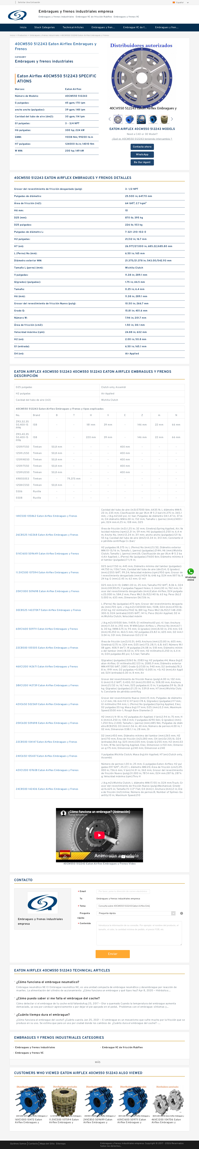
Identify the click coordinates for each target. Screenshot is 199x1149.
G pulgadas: (22, 103)
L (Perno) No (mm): (25, 253)
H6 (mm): (19, 296)
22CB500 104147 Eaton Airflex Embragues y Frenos (46, 742)
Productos (22, 35)
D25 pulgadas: (23, 225)
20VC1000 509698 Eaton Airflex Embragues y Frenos (47, 591)
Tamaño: (19, 289)
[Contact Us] (191, 575)
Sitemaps (61, 1143)
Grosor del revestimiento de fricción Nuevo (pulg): (45, 303)
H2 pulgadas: (22, 239)
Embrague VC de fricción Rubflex (137, 27)
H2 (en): (19, 339)
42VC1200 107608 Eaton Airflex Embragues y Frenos (47, 770)
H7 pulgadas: (23, 144)
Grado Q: (19, 310)
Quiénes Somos (18, 1143)
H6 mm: (19, 210)
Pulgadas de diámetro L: (29, 232)
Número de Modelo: (27, 96)
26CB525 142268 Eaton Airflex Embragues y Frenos (47, 535)
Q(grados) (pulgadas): (27, 282)
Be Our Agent (142, 162)
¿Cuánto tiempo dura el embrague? (43, 1015)
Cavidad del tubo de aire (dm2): (34, 116)
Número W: (21, 318)
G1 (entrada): (22, 346)
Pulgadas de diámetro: (28, 196)
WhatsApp (142, 154)
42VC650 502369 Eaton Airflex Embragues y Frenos (47, 704)
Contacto (33, 1143)
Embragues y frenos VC (169, 27)
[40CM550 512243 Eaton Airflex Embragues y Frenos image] (142, 76)
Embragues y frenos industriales (105, 27)
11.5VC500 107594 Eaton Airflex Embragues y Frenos (47, 572)
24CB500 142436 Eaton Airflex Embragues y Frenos (47, 789)
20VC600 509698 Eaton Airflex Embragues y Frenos (47, 723)
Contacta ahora (142, 146)
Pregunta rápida (83, 915)
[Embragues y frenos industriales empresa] (17, 15)
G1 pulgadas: (22, 123)
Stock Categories (44, 27)
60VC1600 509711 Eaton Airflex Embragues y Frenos (47, 629)
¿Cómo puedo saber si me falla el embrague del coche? (58, 999)
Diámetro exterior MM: (28, 260)
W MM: (19, 150)
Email (82, 891)
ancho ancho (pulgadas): (30, 109)
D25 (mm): (20, 217)
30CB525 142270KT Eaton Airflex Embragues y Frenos (48, 610)
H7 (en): (19, 246)
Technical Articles (73, 27)
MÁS (98, 1062)
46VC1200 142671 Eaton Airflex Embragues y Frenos (47, 666)
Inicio (23, 27)
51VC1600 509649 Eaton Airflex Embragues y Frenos (47, 553)
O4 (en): (19, 353)
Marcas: (20, 89)
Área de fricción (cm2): (28, 325)
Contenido (84, 923)
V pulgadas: (21, 275)
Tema (82, 906)
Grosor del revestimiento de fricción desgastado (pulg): (48, 189)
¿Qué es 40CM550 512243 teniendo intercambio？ (142, 139)
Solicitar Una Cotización (29, 2)
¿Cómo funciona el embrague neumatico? (47, 982)
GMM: (18, 137)
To (81, 898)
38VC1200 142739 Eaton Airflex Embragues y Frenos (47, 685)
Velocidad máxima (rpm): (29, 332)
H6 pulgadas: (23, 130)
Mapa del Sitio (47, 1143)
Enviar (112, 954)
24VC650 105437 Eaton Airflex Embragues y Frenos (46, 756)
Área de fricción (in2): (28, 203)
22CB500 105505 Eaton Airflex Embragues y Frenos (47, 647)
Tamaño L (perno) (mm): (28, 267)
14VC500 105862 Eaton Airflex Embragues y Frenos (46, 516)
